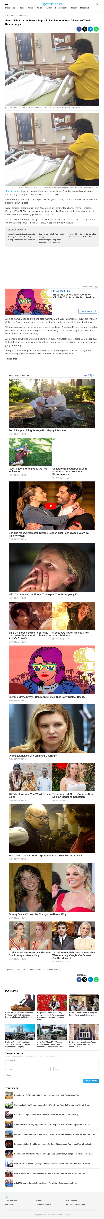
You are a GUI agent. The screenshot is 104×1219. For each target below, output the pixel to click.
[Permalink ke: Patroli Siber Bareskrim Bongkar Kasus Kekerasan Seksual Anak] (84, 1002)
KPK (25, 970)
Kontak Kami (71, 1200)
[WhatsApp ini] (96, 29)
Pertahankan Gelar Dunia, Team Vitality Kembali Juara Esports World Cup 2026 (82, 1044)
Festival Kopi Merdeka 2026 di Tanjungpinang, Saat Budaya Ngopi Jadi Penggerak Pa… (53, 1154)
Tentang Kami (11, 1200)
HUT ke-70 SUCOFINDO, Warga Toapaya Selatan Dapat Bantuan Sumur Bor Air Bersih (52, 1163)
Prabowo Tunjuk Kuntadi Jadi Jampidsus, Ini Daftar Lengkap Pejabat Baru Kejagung (18, 1044)
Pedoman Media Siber (75, 1204)
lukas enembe (35, 970)
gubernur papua (13, 970)
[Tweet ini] (84, 29)
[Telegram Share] (90, 29)
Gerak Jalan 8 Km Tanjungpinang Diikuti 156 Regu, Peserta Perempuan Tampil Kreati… (52, 1105)
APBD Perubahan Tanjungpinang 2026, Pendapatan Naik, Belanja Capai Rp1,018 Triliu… (53, 1124)
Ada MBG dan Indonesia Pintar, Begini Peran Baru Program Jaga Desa (45, 1183)
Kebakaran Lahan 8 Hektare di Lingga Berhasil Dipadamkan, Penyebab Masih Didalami (52, 1144)
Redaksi (39, 1200)
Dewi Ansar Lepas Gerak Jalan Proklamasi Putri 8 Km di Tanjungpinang (46, 1115)
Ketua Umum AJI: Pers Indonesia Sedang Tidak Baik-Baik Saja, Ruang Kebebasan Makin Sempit (21, 237)
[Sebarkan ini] (79, 29)
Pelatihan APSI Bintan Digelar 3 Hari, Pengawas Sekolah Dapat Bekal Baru (47, 1095)
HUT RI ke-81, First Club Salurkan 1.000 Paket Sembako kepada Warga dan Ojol (49, 1173)
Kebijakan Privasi (43, 1204)
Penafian (9, 1204)
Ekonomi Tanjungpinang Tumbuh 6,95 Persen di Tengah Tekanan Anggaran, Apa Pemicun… (55, 1134)
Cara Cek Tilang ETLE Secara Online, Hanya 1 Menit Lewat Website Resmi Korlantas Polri (50, 1044)
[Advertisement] (52, 268)
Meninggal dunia (51, 970)
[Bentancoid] (52, 3)
